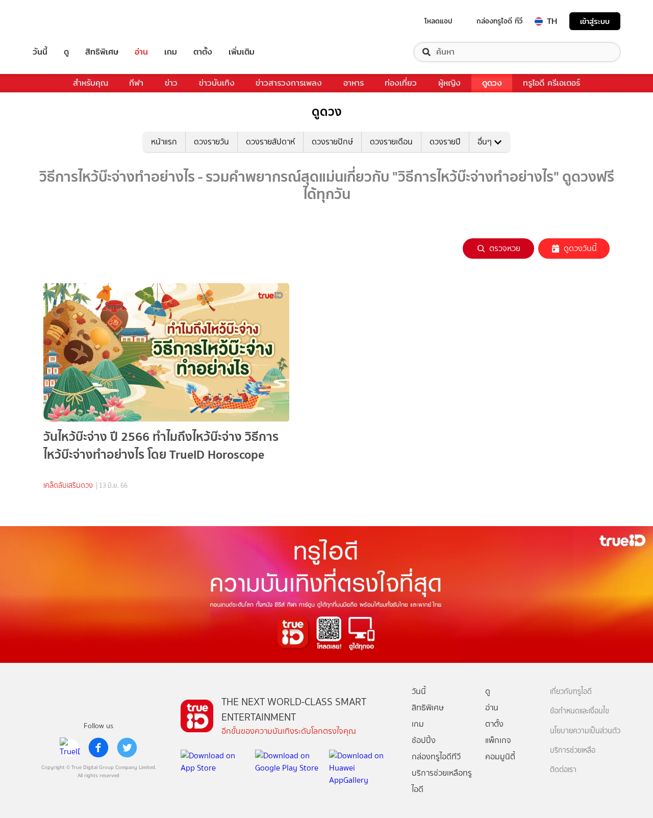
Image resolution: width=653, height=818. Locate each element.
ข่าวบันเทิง (217, 83)
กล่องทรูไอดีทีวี (436, 756)
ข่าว (171, 83)
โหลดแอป (438, 21)
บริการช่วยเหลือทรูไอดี (442, 781)
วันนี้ (40, 52)
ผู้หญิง (449, 83)
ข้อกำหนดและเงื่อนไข (579, 711)
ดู (66, 52)
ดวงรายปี (445, 141)
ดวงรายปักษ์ (332, 141)
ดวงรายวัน (211, 141)
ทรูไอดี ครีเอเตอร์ (551, 83)
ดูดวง (492, 83)
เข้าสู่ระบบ (595, 21)
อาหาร (353, 83)
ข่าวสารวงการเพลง (289, 83)
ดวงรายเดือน (391, 141)
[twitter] (127, 747)
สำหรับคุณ (90, 83)
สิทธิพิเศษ (101, 52)
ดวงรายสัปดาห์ (270, 141)
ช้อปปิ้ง (424, 740)
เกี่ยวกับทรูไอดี (571, 691)
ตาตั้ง (202, 52)
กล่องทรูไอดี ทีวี (499, 21)
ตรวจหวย (504, 248)
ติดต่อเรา (563, 769)
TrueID (63, 21)
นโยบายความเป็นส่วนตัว (585, 731)
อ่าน (141, 52)
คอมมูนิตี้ (500, 756)
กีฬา (136, 83)
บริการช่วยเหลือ (572, 750)
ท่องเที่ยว (401, 83)
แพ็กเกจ (498, 740)
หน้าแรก (164, 141)
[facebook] (98, 747)
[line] (70, 747)
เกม (170, 52)
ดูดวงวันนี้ (580, 248)
